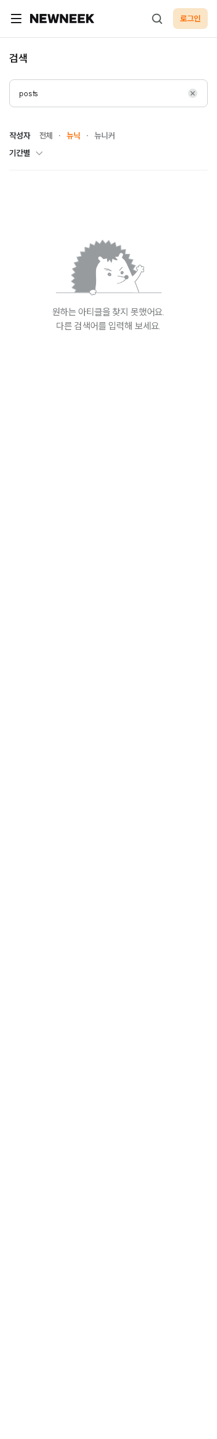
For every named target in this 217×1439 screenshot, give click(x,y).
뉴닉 (73, 135)
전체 (46, 135)
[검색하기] (157, 18)
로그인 (190, 18)
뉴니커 (104, 135)
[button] (192, 93)
